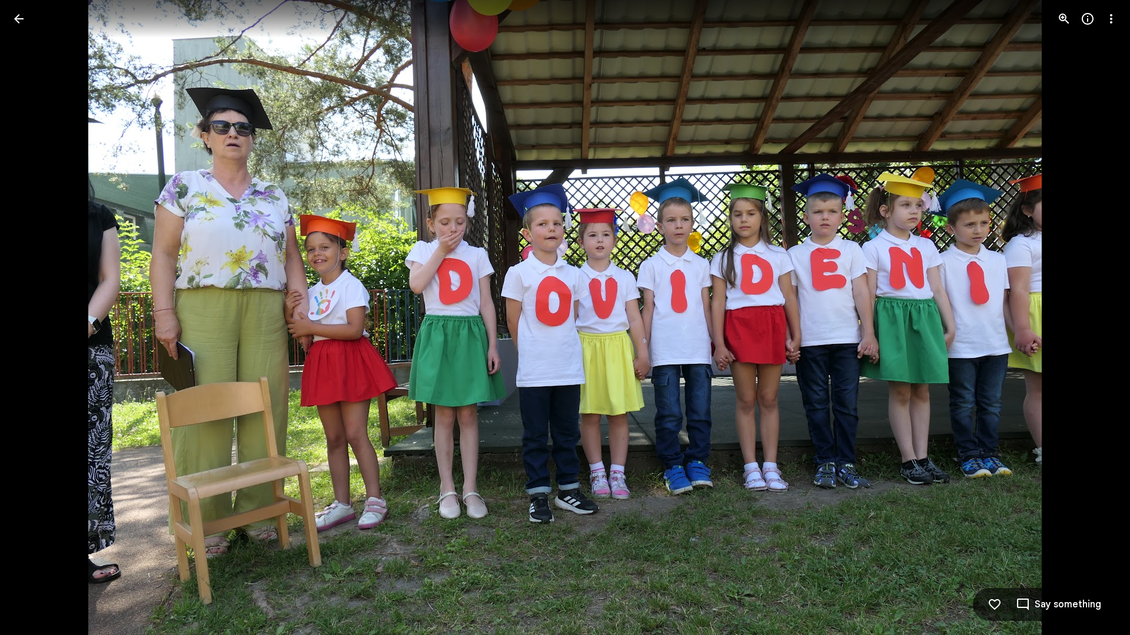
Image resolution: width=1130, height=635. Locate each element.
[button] (32, 317)
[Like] (995, 604)
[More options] (1111, 19)
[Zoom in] (1064, 19)
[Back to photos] (19, 19)
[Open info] (1087, 19)
